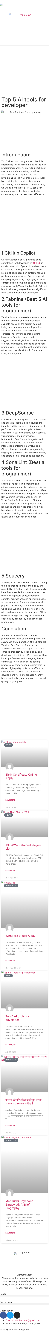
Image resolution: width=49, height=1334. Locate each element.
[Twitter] (10, 1315)
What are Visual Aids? (20, 935)
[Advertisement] (24, 72)
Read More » (11, 800)
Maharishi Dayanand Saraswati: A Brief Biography (19, 1204)
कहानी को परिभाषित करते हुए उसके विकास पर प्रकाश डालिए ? (23, 1101)
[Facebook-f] (3, 1315)
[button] (24, 45)
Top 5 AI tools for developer (17, 1018)
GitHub (37, 263)
